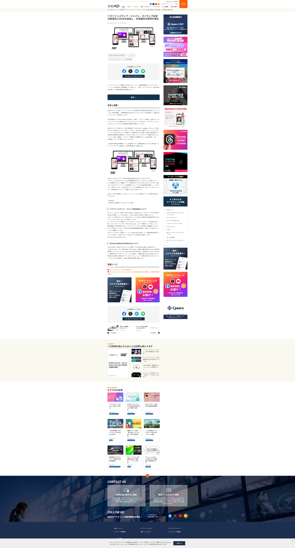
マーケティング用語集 (174, 532)
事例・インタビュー (145, 6)
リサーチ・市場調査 (119, 532)
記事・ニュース (118, 528)
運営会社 (176, 1)
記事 (123, 6)
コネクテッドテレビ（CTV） (175, 223)
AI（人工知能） (171, 237)
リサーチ (129, 6)
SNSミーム (170, 210)
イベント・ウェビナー (147, 528)
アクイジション (171, 226)
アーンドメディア (172, 217)
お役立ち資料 (173, 6)
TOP (109, 10)
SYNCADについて (169, 1)
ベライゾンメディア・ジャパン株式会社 (120, 270)
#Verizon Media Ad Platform (117, 55)
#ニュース (132, 55)
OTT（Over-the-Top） (173, 220)
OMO (168, 229)
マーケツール (156, 6)
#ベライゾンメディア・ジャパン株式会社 (120, 59)
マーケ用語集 (165, 6)
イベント (136, 6)
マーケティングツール (174, 528)
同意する (179, 543)
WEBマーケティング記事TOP (118, 10)
